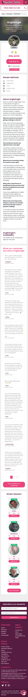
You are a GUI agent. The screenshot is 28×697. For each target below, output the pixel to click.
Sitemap (3, 695)
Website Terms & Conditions (6, 653)
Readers (3, 631)
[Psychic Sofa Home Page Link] (11, 2)
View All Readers (14, 590)
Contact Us (18, 630)
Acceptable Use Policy (20, 637)
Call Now (13, 61)
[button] (14, 8)
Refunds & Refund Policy (6, 649)
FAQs (16, 632)
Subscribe (13, 617)
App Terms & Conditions (5, 657)
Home (3, 13)
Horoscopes (5, 635)
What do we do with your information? (5, 661)
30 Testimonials (15, 66)
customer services (6, 677)
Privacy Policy (5, 647)
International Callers (17, 693)
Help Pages (18, 634)
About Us (4, 630)
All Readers (9, 13)
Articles (3, 633)
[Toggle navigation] (25, 2)
